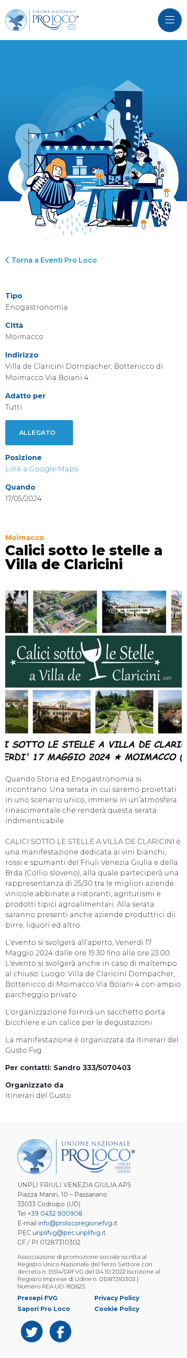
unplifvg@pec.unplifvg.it (69, 1233)
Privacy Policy (116, 1298)
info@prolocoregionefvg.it (77, 1223)
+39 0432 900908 (55, 1214)
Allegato (37, 433)
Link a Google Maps (41, 469)
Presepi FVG (37, 1298)
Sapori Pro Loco (43, 1309)
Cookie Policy (116, 1309)
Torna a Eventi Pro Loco (53, 260)
